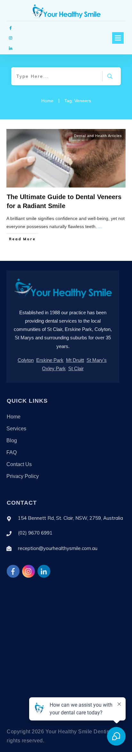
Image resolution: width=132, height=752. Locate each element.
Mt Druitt (75, 360)
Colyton (26, 360)
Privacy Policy (22, 476)
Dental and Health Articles (98, 136)
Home (14, 416)
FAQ (11, 452)
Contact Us (19, 464)
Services (16, 428)
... (100, 226)
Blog (11, 440)
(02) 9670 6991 (35, 533)
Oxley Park (54, 368)
